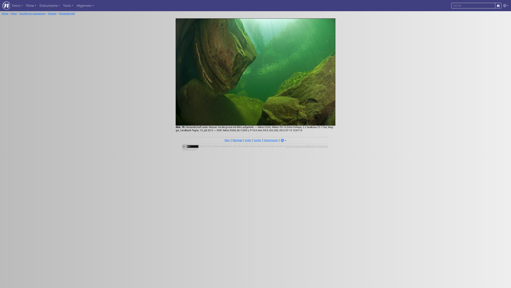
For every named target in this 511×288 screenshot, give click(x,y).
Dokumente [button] (48, 5)
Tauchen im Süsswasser (32, 13)
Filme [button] (30, 5)
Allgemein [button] (84, 5)
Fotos (14, 13)
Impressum (271, 140)
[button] (505, 5)
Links (248, 140)
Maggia (52, 13)
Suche (257, 140)
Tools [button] (67, 5)
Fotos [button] (16, 5)
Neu (227, 140)
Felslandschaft (67, 13)
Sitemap (237, 140)
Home (5, 13)
